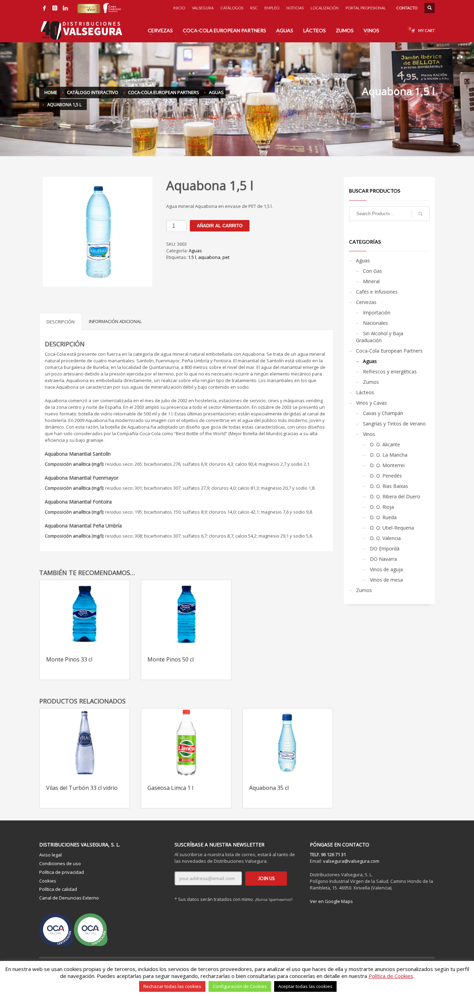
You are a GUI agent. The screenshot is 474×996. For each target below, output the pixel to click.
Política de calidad (58, 889)
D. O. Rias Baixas (389, 486)
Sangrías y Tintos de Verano (394, 423)
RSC (253, 8)
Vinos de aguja (386, 569)
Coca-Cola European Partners (389, 350)
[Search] (421, 213)
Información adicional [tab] (115, 321)
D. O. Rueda (383, 517)
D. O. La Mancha (388, 454)
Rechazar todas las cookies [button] (172, 986)
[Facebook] (44, 8)
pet (225, 257)
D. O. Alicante (385, 444)
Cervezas (366, 302)
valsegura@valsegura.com (351, 861)
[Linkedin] (65, 8)
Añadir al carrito (220, 225)
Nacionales (375, 323)
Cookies (47, 881)
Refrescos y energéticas (390, 371)
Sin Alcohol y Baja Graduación (379, 337)
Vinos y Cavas (371, 402)
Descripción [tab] (60, 322)
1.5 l (192, 257)
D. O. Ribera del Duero (395, 496)
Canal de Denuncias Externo (69, 898)
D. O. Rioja (382, 507)
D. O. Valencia (385, 538)
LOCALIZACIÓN (325, 8)
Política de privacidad (61, 872)
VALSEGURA (202, 8)
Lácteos (365, 392)
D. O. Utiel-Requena (392, 527)
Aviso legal (50, 855)
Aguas (195, 250)
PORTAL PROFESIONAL (366, 8)
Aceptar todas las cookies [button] (305, 986)
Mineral (371, 281)
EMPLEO (271, 8)
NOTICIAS (295, 8)
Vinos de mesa (386, 579)
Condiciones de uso (60, 863)
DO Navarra (383, 559)
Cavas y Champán (383, 413)
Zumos (371, 382)
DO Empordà (384, 548)
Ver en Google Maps (331, 901)
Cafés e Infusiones (377, 291)
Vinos (369, 434)
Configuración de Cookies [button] (240, 986)
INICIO (179, 8)
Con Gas (372, 271)
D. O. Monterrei (387, 465)
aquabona (209, 257)
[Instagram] (55, 8)
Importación (376, 312)
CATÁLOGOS (231, 8)
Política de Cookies (391, 975)
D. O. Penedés (386, 475)
